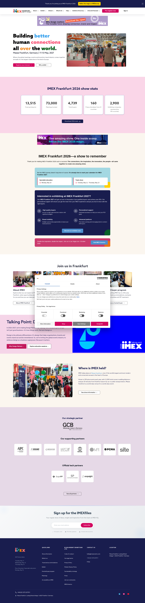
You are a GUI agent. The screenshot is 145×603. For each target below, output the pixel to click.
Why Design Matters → (16, 346)
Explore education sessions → (39, 346)
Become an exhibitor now (72, 230)
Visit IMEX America (99, 242)
